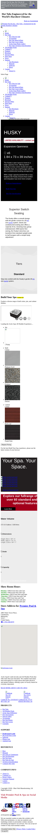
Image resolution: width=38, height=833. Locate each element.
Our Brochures (13, 62)
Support (7, 60)
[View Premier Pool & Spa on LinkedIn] (21, 807)
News (7, 58)
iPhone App (6, 739)
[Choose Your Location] (7, 31)
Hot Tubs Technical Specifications (20, 46)
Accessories (13, 38)
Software (12, 65)
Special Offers (9, 55)
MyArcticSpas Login (9, 735)
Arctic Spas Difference (9, 713)
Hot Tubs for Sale (14, 37)
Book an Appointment (13, 183)
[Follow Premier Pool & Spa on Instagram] (26, 811)
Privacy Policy (7, 777)
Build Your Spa (11, 189)
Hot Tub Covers (7, 722)
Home (7, 33)
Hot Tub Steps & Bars (16, 40)
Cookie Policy (30, 829)
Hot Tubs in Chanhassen (10, 754)
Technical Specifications (10, 762)
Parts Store (8, 56)
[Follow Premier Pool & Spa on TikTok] (28, 807)
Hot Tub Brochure (8, 756)
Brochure (8, 53)
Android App (6, 741)
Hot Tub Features (8, 715)
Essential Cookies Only (8, 829)
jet (28, 220)
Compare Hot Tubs (8, 763)
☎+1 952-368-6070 (7, 622)
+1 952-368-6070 (32, 3)
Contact (7, 69)
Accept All (5, 831)
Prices (11, 67)
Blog (4, 751)
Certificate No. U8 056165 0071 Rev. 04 (9, 700)
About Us (12, 71)
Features (7, 51)
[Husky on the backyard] (9, 477)
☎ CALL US (32, 6)
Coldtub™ (8, 49)
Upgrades (5, 724)
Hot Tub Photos (7, 720)
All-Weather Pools (11, 47)
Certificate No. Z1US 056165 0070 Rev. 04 (25, 700)
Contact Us (6, 782)
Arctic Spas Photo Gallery (17, 44)
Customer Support (8, 779)
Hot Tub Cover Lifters (16, 42)
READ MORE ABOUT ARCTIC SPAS (14, 688)
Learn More (8, 509)
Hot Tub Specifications (13, 193)
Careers (4, 781)
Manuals (11, 64)
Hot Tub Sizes (7, 758)
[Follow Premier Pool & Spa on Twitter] (10, 807)
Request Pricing (6, 444)
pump (11, 223)
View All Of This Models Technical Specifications (13, 581)
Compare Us (6, 775)
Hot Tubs (8, 35)
